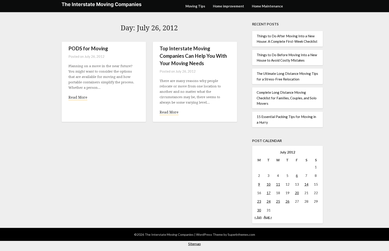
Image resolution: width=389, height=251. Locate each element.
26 (287, 201)
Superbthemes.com (241, 234)
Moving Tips (195, 6)
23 (259, 201)
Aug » (268, 217)
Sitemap (194, 244)
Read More (77, 97)
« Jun (258, 217)
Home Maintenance (267, 6)
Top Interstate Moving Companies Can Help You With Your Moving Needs (193, 55)
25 (278, 201)
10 (269, 184)
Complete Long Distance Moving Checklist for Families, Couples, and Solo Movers (287, 97)
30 (259, 210)
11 (278, 184)
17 (269, 193)
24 (269, 201)
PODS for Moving (88, 48)
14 (306, 184)
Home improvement (228, 6)
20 (297, 193)
